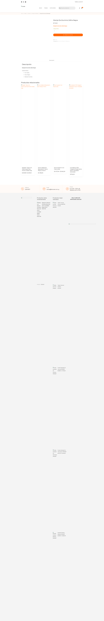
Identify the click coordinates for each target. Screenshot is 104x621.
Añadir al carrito (69, 34)
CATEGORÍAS (53, 8)
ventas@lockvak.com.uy (53, 189)
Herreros (59, 41)
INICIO (40, 8)
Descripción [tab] (51, 60)
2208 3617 (81, 1)
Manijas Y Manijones (66, 41)
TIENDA (46, 8)
